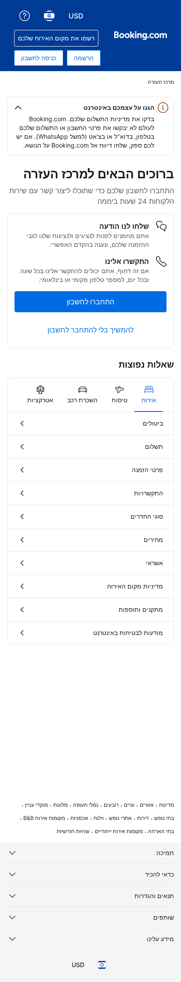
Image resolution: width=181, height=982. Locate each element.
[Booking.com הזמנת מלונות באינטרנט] (140, 35)
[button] (90, 108)
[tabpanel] (90, 528)
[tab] (148, 395)
